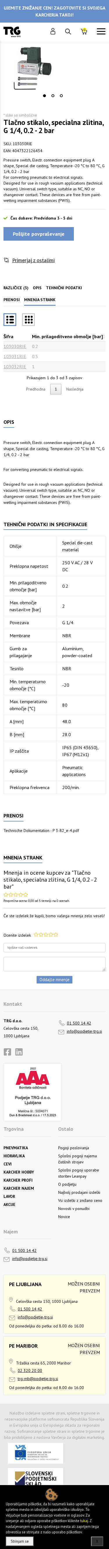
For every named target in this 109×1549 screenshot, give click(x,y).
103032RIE (14, 366)
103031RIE (14, 356)
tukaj (84, 1520)
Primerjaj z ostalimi (33, 260)
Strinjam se (20, 1541)
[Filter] (28, 319)
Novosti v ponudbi (74, 1208)
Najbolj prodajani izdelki (79, 1192)
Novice (64, 1216)
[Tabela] (9, 319)
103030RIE (14, 346)
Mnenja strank (40, 299)
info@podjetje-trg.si (84, 1031)
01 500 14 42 (79, 1023)
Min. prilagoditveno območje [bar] (67, 336)
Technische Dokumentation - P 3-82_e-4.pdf (41, 830)
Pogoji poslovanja (73, 1147)
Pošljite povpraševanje (39, 234)
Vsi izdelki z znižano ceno (80, 1200)
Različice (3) (15, 287)
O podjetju (67, 1184)
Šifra (8, 336)
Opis (37, 287)
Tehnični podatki (64, 287)
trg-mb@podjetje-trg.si (38, 1378)
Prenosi (11, 299)
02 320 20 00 (30, 1370)
